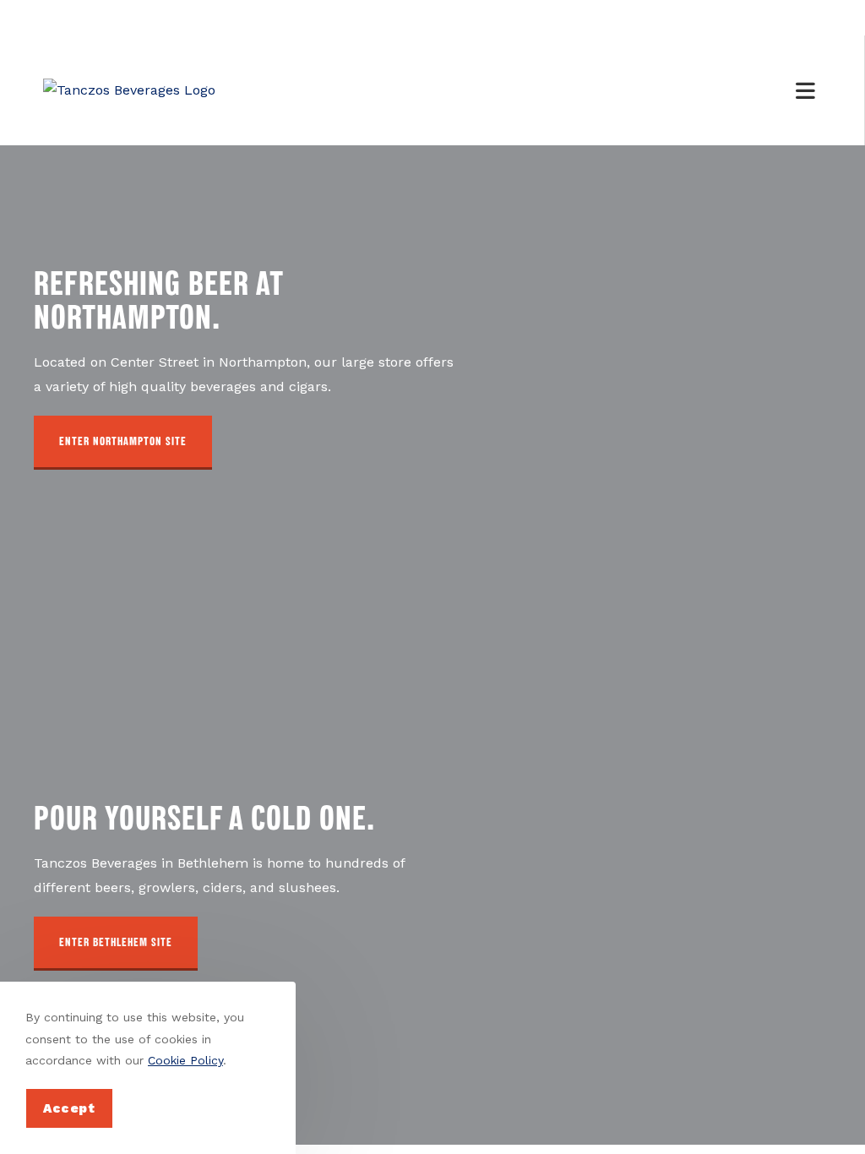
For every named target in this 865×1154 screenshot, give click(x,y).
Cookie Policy (185, 1060)
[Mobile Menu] (808, 90)
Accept (69, 1108)
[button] (123, 443)
